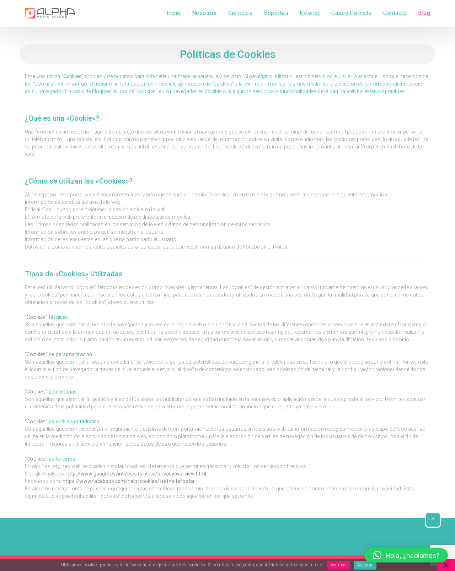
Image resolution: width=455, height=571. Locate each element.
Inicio (174, 13)
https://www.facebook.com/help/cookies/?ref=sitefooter (129, 481)
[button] (406, 555)
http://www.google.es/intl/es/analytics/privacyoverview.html (135, 474)
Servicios (240, 13)
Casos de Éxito (351, 13)
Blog (424, 13)
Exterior (310, 13)
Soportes (276, 13)
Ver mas (339, 564)
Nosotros (204, 13)
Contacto (395, 13)
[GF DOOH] (50, 13)
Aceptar (365, 564)
